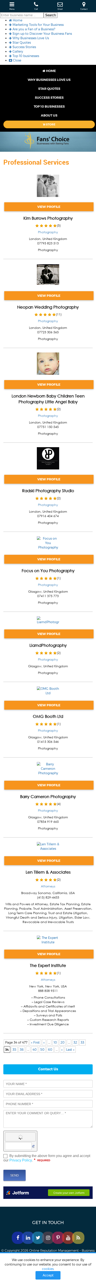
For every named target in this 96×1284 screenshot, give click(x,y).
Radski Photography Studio (48, 490)
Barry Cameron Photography (48, 796)
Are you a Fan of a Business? (33, 29)
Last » (70, 1050)
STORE (50, 124)
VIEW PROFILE (48, 207)
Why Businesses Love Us (30, 38)
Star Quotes (21, 43)
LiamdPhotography (48, 645)
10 (55, 1042)
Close (16, 60)
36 (22, 1050)
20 (63, 1042)
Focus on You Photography (48, 570)
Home (17, 20)
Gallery (17, 51)
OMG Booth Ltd (48, 716)
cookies (48, 1269)
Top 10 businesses (25, 56)
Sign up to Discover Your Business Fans (42, 34)
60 (50, 1050)
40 (35, 1050)
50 (42, 1050)
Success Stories (24, 47)
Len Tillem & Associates (48, 872)
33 (82, 1042)
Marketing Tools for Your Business (38, 25)
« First (35, 1042)
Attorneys (48, 886)
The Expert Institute (48, 965)
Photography (48, 232)
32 (75, 1042)
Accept (48, 1275)
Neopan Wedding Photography (48, 307)
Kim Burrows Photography (48, 218)
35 (14, 1050)
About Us (49, 115)
